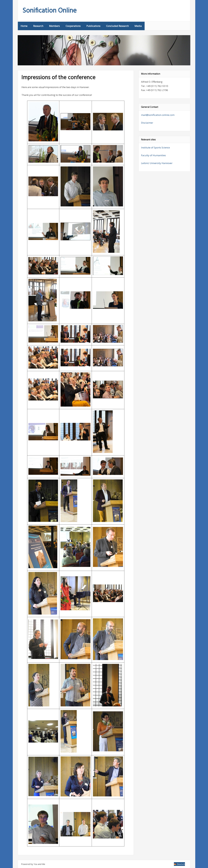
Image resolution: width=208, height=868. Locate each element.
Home (24, 26)
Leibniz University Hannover (156, 163)
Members (54, 26)
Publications (93, 26)
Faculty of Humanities (153, 155)
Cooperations (73, 26)
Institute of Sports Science (155, 147)
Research (38, 26)
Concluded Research (117, 26)
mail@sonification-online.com (157, 115)
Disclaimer (147, 122)
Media (138, 26)
